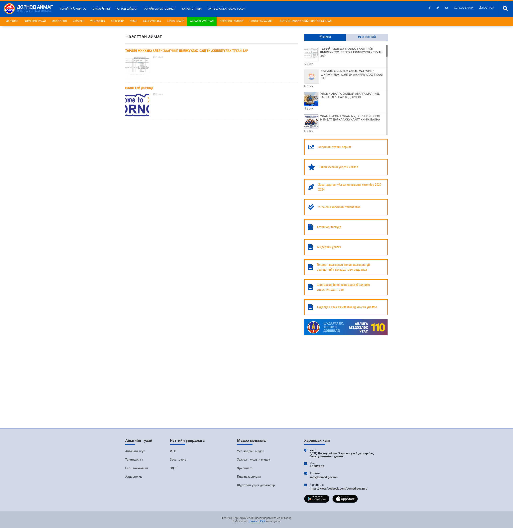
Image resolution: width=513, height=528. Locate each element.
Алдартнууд (133, 476)
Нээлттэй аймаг (261, 21)
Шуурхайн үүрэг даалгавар (256, 485)
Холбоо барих (463, 7)
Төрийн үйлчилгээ (73, 8)
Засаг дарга (178, 459)
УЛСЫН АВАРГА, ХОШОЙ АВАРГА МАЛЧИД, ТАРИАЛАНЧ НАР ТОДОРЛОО (343, 101)
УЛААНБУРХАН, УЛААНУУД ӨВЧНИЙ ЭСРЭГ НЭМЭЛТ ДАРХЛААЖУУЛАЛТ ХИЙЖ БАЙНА (344, 123)
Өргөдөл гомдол (231, 21)
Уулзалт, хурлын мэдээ (253, 459)
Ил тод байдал (126, 8)
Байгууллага (152, 21)
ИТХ (173, 451)
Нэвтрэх (488, 7)
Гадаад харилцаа (249, 476)
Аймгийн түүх (135, 451)
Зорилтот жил (191, 8)
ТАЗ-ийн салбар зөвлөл (159, 8)
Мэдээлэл (59, 21)
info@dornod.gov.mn (323, 477)
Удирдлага (97, 21)
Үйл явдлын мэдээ (250, 451)
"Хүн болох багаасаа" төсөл (226, 8)
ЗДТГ (173, 468)
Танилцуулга (134, 459)
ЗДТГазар (117, 21)
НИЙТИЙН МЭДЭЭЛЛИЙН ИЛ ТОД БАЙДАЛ (305, 21)
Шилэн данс (175, 21)
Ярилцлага (244, 468)
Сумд (133, 21)
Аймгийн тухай (35, 21)
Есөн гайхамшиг (136, 468)
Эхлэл (13, 21)
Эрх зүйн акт (101, 8)
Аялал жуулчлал (202, 21)
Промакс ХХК (256, 521)
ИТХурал (78, 21)
